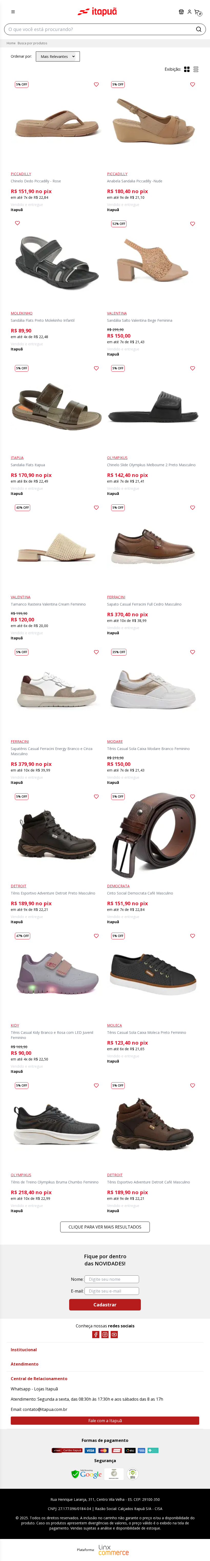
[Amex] (141, 1450)
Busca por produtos (32, 43)
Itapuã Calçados (97, 12)
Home (11, 43)
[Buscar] (199, 29)
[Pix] (153, 1450)
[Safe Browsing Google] (86, 1474)
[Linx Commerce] (113, 1550)
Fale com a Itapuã (105, 1420)
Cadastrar (105, 1305)
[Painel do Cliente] (189, 11)
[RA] (132, 1474)
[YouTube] (114, 1334)
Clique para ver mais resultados (105, 1227)
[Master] (103, 1450)
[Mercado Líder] (114, 1474)
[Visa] (90, 1450)
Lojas (182, 11)
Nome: (77, 1279)
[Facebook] (95, 1334)
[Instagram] (105, 1334)
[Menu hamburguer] (13, 11)
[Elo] (130, 1450)
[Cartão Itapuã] (66, 1450)
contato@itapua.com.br (45, 1409)
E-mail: (77, 1291)
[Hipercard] (116, 1450)
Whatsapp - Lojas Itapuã (34, 1389)
